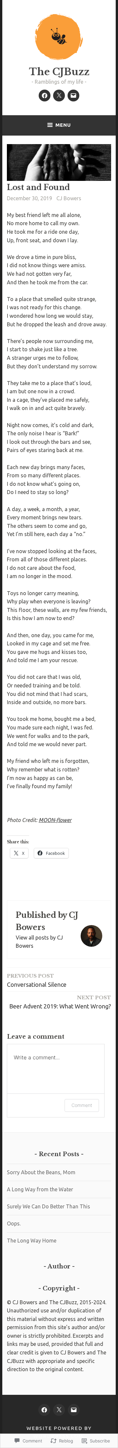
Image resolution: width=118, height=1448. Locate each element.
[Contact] (73, 95)
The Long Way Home (31, 1240)
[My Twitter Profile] (59, 95)
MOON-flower (55, 820)
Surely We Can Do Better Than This (48, 1206)
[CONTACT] (73, 1410)
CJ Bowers (68, 198)
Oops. (14, 1223)
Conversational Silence (37, 980)
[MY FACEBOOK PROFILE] (44, 1410)
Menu (63, 125)
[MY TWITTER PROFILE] (59, 1410)
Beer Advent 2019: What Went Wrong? (60, 1001)
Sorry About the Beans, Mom (41, 1172)
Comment (81, 1105)
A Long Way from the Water (40, 1189)
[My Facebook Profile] (44, 95)
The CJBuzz (59, 72)
